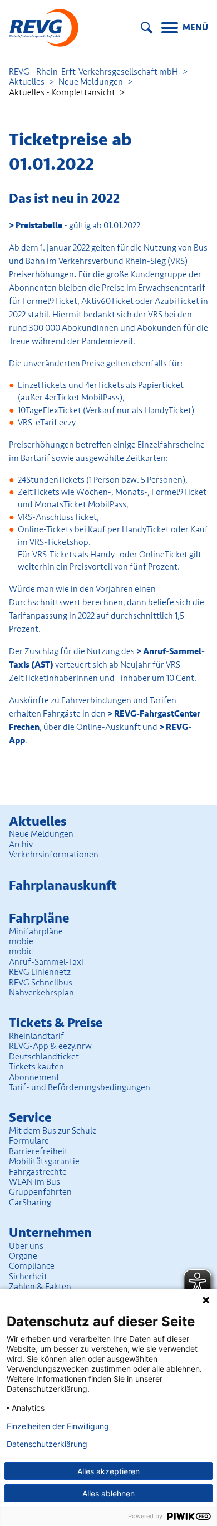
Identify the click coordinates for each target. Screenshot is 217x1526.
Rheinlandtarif (36, 1036)
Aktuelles (27, 81)
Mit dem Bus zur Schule (53, 1130)
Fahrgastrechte (38, 1171)
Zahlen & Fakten (40, 1286)
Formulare (29, 1140)
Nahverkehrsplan (41, 992)
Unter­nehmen (50, 1233)
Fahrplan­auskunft (63, 885)
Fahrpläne (39, 918)
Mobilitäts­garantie (44, 1161)
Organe (23, 1256)
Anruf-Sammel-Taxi (46, 962)
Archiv (21, 844)
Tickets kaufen (36, 1066)
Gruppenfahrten (40, 1192)
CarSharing (30, 1202)
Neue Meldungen (90, 81)
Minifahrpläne (36, 931)
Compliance (32, 1266)
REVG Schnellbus (40, 982)
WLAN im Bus (34, 1182)
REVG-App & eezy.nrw (50, 1046)
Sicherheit (28, 1276)
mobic (21, 951)
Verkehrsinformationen (53, 854)
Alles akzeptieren (108, 1471)
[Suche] (146, 27)
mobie (21, 941)
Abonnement (34, 1077)
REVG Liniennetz (40, 972)
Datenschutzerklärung (47, 1444)
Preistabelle (40, 225)
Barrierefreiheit (38, 1151)
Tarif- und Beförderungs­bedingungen (79, 1087)
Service (30, 1118)
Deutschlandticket (44, 1056)
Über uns (26, 1246)
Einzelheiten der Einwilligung (58, 1426)
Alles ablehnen (108, 1493)
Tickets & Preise (55, 1023)
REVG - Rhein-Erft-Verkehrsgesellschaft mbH (93, 71)
